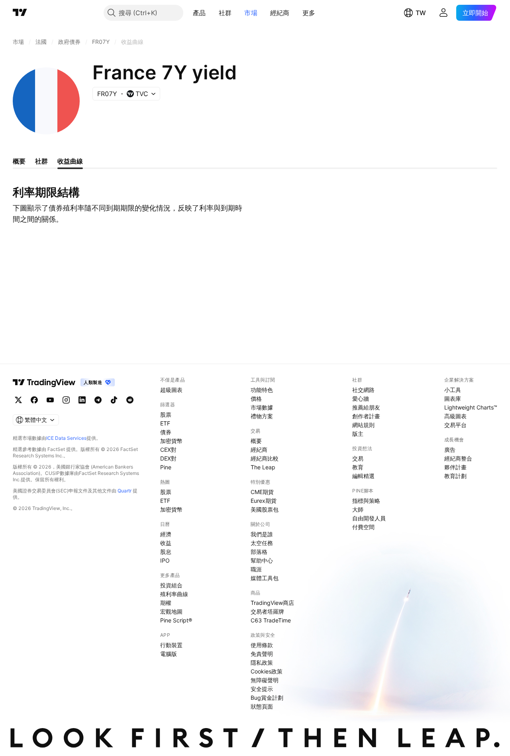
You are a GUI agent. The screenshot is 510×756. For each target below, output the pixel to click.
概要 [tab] (19, 161)
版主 (357, 433)
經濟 (165, 534)
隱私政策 (262, 662)
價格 (256, 398)
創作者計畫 (366, 416)
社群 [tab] (41, 161)
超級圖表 (171, 389)
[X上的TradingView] (18, 400)
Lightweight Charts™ (470, 407)
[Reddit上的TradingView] (129, 400)
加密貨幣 (171, 440)
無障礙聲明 (265, 680)
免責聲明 (262, 653)
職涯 (256, 569)
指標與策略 (366, 500)
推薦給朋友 (366, 407)
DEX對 (168, 458)
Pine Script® (176, 620)
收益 (165, 542)
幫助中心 (262, 560)
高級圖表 (455, 416)
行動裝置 (171, 645)
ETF (165, 423)
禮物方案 (262, 416)
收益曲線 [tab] (70, 161)
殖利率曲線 (174, 594)
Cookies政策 (266, 671)
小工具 (452, 389)
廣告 (449, 449)
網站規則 (363, 424)
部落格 (259, 551)
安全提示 (262, 688)
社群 (225, 13)
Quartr (124, 491)
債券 (165, 432)
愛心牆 (360, 398)
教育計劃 (455, 475)
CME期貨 (262, 491)
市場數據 (262, 407)
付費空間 (363, 527)
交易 (357, 458)
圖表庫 (452, 398)
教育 (357, 467)
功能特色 (262, 389)
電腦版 (168, 653)
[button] (212, 13)
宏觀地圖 (171, 611)
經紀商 (280, 13)
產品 (199, 13)
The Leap (263, 467)
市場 (250, 13)
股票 (165, 414)
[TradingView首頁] (20, 12)
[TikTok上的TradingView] (114, 400)
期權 (165, 602)
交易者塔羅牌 (267, 611)
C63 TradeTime (271, 620)
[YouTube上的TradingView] (50, 400)
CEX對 (168, 449)
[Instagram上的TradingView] (66, 400)
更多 (309, 13)
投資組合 (171, 585)
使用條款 (262, 645)
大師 (357, 509)
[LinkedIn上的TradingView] (82, 400)
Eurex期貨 (264, 500)
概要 (256, 440)
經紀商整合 (458, 458)
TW (421, 13)
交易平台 (455, 424)
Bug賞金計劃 (267, 697)
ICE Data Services (66, 438)
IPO (165, 560)
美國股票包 (265, 509)
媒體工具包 (265, 578)
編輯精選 (363, 475)
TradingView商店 (272, 602)
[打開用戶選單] (443, 13)
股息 (165, 551)
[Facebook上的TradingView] (34, 400)
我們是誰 (262, 534)
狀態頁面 (262, 706)
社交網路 (363, 389)
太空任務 (262, 542)
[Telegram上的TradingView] (98, 400)
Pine (165, 467)
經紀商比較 (265, 458)
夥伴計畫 (455, 467)
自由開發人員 (369, 518)
